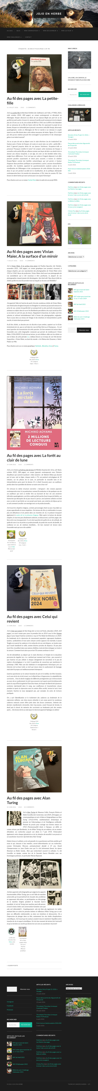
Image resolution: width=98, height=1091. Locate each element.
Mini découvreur (49, 30)
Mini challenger (13, 37)
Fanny (56, 346)
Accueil (10, 30)
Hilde (13, 547)
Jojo (22, 107)
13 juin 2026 (11, 625)
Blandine (45, 346)
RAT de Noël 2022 (80, 304)
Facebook (10, 1006)
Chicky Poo (71, 211)
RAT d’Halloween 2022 (81, 311)
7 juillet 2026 (12, 260)
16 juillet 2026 (12, 107)
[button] (13, 292)
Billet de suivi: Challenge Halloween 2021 (82, 318)
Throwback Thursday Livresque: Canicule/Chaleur (78, 153)
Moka (10, 942)
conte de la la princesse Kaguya (27, 515)
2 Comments (31, 107)
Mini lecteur (66, 30)
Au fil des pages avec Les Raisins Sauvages (79, 188)
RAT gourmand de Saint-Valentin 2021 (82, 291)
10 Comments (29, 807)
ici (28, 337)
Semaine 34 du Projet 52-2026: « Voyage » (78, 136)
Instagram (10, 1002)
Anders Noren (80, 1084)
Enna (50, 346)
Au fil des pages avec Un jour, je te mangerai (79, 206)
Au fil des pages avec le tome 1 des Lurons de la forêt (79, 194)
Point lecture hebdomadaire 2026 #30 (79, 170)
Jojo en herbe (49, 13)
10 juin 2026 (11, 807)
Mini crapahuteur (31, 30)
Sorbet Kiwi (32, 180)
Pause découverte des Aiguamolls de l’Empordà (79, 144)
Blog (18, 30)
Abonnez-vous (84, 330)
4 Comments (30, 260)
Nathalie (38, 346)
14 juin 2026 (11, 464)
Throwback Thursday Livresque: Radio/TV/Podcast (78, 161)
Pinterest (10, 1010)
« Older (12, 965)
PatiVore (71, 187)
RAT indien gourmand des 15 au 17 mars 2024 (82, 297)
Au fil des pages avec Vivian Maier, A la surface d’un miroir (32, 253)
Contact (28, 37)
